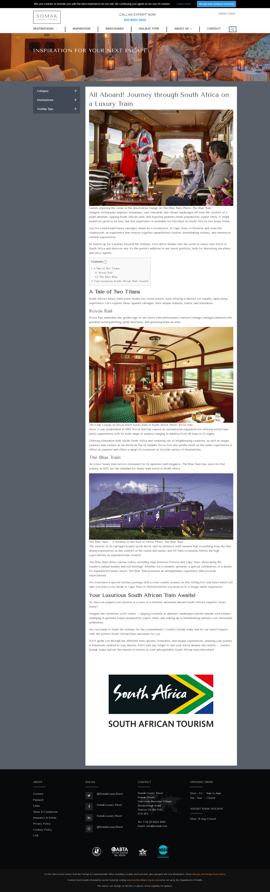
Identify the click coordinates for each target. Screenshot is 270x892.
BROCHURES (115, 28)
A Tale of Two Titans (105, 268)
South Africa (197, 221)
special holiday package (127, 582)
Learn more (184, 3)
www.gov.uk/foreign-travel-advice (209, 874)
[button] (105, 262)
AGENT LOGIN (227, 13)
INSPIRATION (81, 28)
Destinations (57, 100)
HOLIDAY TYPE (149, 28)
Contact (38, 793)
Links (36, 805)
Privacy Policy (42, 823)
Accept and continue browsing (216, 3)
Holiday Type (57, 109)
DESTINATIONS (43, 28)
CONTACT (214, 28)
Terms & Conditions (45, 811)
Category (57, 91)
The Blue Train (106, 277)
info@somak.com (156, 826)
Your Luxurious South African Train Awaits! (119, 281)
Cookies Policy (42, 829)
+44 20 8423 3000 (154, 822)
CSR (36, 835)
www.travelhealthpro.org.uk (140, 880)
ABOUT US (181, 28)
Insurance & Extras (44, 817)
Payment (38, 799)
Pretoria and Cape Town (184, 562)
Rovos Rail (104, 272)
